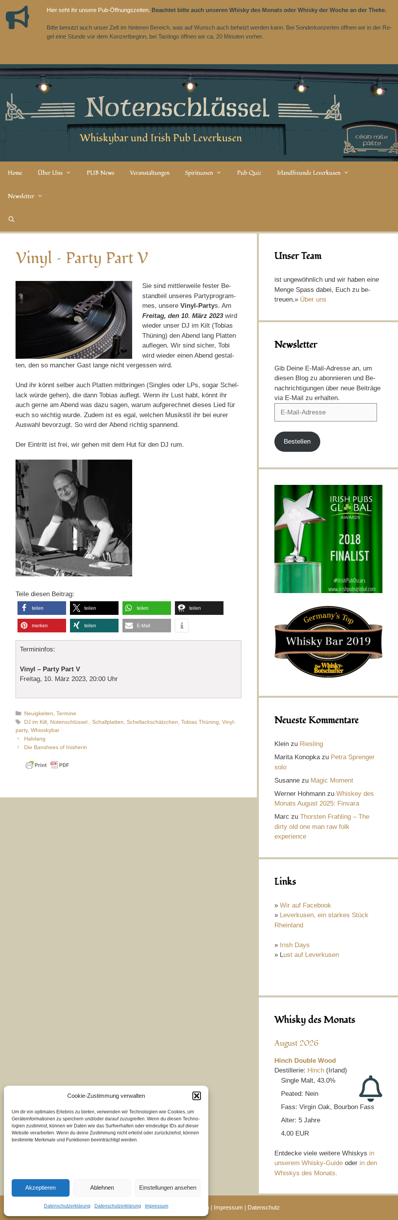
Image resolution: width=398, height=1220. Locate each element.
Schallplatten (108, 722)
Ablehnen (102, 1187)
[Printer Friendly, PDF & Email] (47, 768)
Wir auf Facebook (305, 905)
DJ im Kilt (35, 722)
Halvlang (34, 739)
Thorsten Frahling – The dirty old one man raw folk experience (321, 826)
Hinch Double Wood (305, 1060)
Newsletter (21, 196)
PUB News (100, 173)
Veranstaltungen (149, 173)
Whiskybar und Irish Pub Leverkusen (161, 138)
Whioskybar (45, 730)
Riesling (311, 744)
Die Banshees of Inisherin (55, 747)
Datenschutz (264, 1207)
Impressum (156, 1206)
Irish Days (295, 945)
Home (15, 173)
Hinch (315, 1070)
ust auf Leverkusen (311, 954)
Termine (66, 713)
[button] (197, 1096)
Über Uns (50, 173)
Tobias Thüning (200, 722)
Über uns (313, 299)
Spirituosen (199, 173)
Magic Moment (332, 780)
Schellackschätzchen (152, 722)
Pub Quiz (249, 173)
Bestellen (297, 441)
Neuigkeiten (38, 713)
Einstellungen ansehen (167, 1187)
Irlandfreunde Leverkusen (308, 173)
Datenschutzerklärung (67, 1206)
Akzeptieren (40, 1187)
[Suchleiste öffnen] (11, 220)
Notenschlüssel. (69, 722)
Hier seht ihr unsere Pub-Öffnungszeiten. (98, 10)
